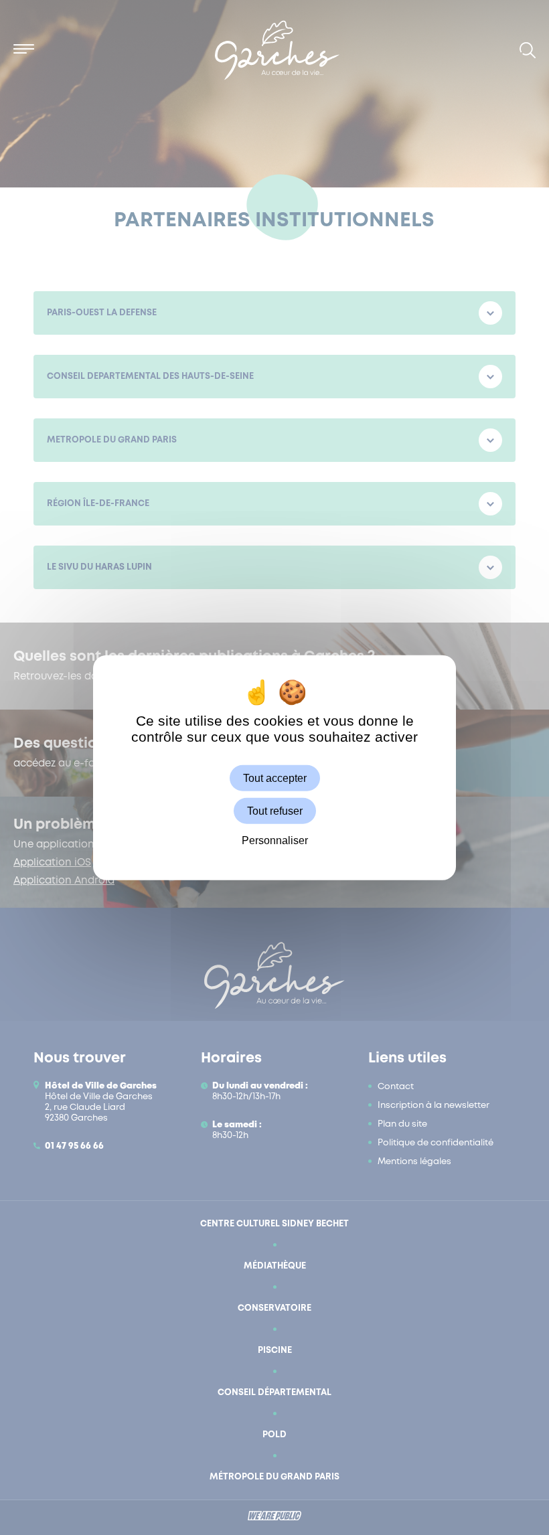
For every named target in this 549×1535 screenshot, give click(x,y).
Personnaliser (275, 840)
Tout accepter (275, 777)
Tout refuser (275, 810)
